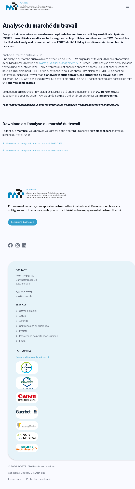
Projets (23, 330)
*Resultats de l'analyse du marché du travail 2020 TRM (33, 143)
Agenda (23, 320)
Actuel (22, 315)
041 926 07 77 (24, 292)
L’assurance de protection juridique (38, 336)
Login (22, 340)
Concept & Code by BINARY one (26, 472)
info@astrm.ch (24, 296)
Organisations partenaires (31, 357)
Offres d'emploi (28, 310)
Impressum (14, 479)
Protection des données (39, 479)
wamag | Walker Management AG (59, 63)
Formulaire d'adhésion (22, 222)
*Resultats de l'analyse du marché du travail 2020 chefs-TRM (36, 150)
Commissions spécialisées (34, 325)
